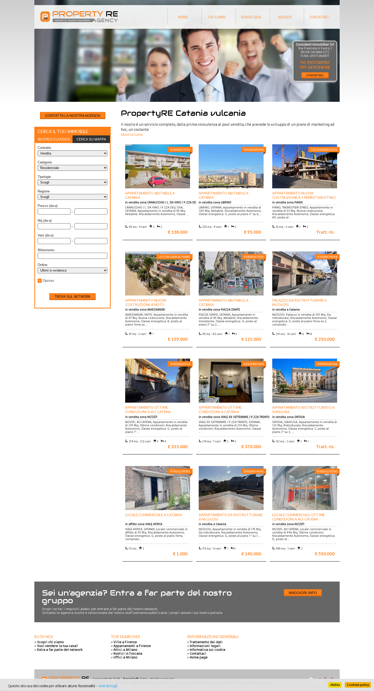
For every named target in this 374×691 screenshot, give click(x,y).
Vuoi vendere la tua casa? (57, 646)
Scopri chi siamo (50, 642)
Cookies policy (358, 684)
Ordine (42, 265)
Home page (199, 657)
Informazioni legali (205, 646)
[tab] (54, 139)
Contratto (44, 148)
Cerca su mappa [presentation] (91, 139)
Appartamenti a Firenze (132, 646)
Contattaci (198, 653)
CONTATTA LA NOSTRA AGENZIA (72, 116)
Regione (44, 191)
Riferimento (46, 250)
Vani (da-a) (45, 235)
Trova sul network (72, 297)
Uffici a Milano (125, 657)
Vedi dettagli (107, 685)
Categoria (45, 162)
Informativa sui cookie (207, 650)
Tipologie (44, 177)
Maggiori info (303, 593)
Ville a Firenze (125, 642)
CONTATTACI (315, 75)
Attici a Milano (125, 650)
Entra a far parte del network (60, 650)
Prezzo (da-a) (47, 206)
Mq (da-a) (45, 220)
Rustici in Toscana (127, 653)
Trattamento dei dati (206, 642)
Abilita (335, 684)
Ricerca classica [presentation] (54, 139)
